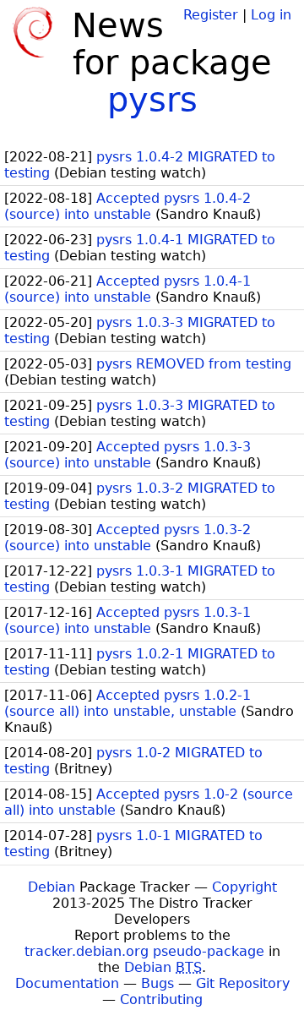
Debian (51, 887)
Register (210, 15)
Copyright (244, 887)
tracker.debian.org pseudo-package (144, 951)
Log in (271, 15)
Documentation (67, 983)
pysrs (152, 99)
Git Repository (243, 983)
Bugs (157, 983)
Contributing (161, 999)
